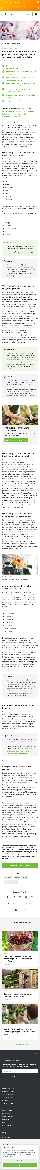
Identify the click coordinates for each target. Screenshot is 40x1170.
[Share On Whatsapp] (32, 898)
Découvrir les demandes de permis (20, 8)
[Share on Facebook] (14, 898)
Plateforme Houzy (7, 1092)
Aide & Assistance (7, 1117)
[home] (11, 14)
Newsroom (5, 1119)
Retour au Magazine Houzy (20, 1044)
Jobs (3, 1122)
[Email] (26, 898)
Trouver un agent (7, 1097)
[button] (36, 14)
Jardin (16, 48)
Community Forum (8, 1103)
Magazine (5, 1100)
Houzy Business (7, 1125)
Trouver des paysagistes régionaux (20, 866)
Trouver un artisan (8, 1094)
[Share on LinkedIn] (8, 898)
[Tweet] (20, 898)
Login (28, 14)
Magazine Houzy (7, 48)
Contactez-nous (7, 1114)
